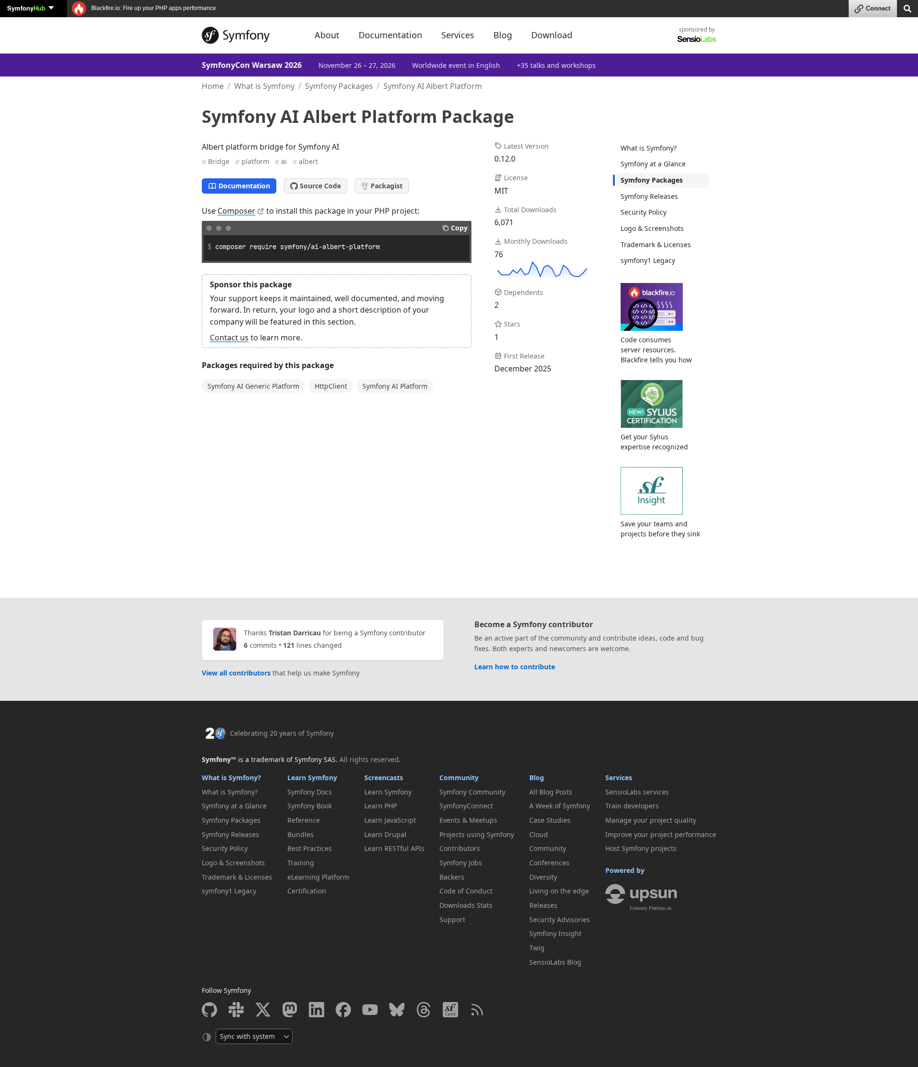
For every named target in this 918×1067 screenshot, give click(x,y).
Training (300, 862)
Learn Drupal (385, 834)
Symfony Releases (649, 196)
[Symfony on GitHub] (209, 1009)
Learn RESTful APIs (394, 848)
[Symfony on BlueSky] (396, 1009)
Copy (459, 227)
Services (618, 777)
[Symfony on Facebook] (343, 1009)
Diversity (543, 877)
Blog (536, 777)
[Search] (907, 7)
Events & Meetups (468, 820)
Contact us (229, 337)
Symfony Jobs (460, 862)
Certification (306, 890)
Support (452, 919)
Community (459, 777)
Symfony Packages (339, 86)
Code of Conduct (465, 890)
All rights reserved (369, 759)
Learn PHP (380, 805)
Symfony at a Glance (653, 163)
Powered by (625, 870)
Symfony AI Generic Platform (253, 386)
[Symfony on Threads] (423, 1009)
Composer (236, 211)
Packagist (387, 185)
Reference (303, 820)
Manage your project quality (650, 820)
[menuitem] (663, 148)
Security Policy (644, 212)
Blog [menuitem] (502, 35)
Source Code (320, 185)
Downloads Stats (465, 905)
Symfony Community (472, 791)
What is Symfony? (649, 147)
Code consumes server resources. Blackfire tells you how (656, 349)
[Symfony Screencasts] (450, 1009)
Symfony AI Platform (394, 386)
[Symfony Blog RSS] (477, 1009)
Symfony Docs (309, 791)
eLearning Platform (318, 877)
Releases (543, 905)
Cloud (538, 834)
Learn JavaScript (390, 820)
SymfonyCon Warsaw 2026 (252, 65)
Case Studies (549, 820)
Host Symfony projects (641, 848)
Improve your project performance (660, 834)
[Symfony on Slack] (236, 1009)
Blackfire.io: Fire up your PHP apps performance (153, 8)
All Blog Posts (550, 791)
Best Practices (309, 848)
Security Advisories (559, 919)
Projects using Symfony (476, 834)
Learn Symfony (312, 777)
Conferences (549, 862)
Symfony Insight (555, 933)
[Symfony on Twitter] (263, 1009)
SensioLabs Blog (555, 962)
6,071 (504, 222)
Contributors (459, 848)
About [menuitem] (327, 35)
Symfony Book (309, 805)
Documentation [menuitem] (390, 35)
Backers (451, 877)
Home (213, 86)
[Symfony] (249, 35)
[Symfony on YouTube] (370, 1009)
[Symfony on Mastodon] (289, 1009)
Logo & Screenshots (652, 228)
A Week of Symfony (559, 805)
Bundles (300, 834)
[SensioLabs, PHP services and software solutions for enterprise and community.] (697, 38)
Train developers (632, 805)
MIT (501, 190)
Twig (537, 947)
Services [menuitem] (457, 35)
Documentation (244, 185)
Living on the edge (559, 890)
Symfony (26, 7)
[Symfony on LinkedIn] (316, 1009)
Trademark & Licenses (656, 244)
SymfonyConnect (466, 805)
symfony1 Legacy (648, 260)
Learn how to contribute (514, 666)
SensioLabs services (637, 791)
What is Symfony (264, 86)
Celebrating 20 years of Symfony (282, 733)
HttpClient (331, 386)
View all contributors (236, 672)
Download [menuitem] (551, 35)
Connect (878, 8)
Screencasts (383, 777)
